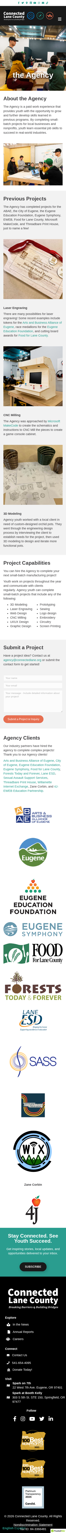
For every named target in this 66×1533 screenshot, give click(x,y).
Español (19, 1528)
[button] (23, 719)
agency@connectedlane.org (22, 660)
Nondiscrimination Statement (33, 1524)
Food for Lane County (45, 769)
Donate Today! (22, 1369)
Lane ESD (48, 773)
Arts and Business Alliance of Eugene (28, 760)
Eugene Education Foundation (39, 765)
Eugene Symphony (16, 769)
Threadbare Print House (19, 782)
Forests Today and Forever (21, 773)
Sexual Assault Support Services (25, 778)
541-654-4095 (21, 1363)
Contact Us (19, 1355)
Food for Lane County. (33, 335)
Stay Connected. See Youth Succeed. (33, 1238)
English (8, 1528)
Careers (18, 1339)
